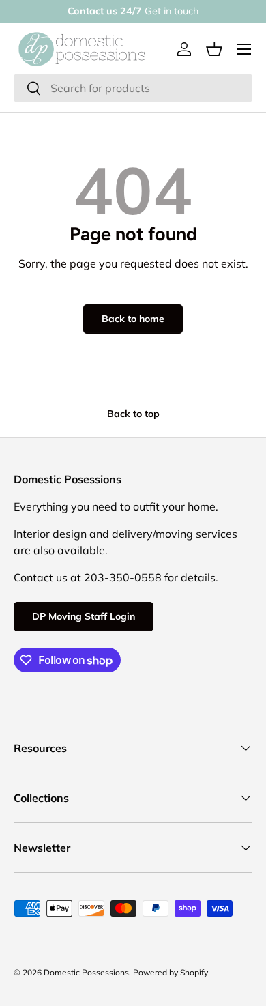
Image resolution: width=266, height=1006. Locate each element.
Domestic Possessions (86, 972)
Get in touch (171, 11)
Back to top (133, 413)
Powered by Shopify (170, 972)
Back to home (133, 319)
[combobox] (133, 88)
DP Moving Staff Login (83, 616)
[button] (214, 49)
